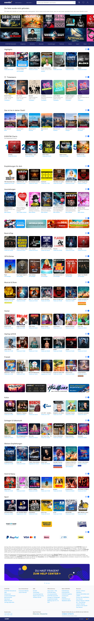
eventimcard (65, 595)
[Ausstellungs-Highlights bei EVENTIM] (79, 224)
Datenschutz (7, 594)
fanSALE (64, 597)
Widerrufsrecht (8, 600)
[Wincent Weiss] (32, 35)
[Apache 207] (27, 21)
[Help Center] (47, 572)
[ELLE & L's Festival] (38, 21)
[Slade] (81, 21)
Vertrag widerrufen (9, 602)
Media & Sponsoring (38, 595)
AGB (5, 592)
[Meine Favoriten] (83, 2)
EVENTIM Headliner (67, 594)
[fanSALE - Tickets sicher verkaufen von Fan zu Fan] (79, 388)
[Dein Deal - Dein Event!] (57, 224)
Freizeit (7, 357)
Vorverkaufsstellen (52, 594)
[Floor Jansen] (54, 21)
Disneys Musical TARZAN (82, 600)
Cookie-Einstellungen (9, 595)
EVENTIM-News (51, 592)
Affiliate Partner (37, 597)
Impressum (7, 599)
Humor (70, 44)
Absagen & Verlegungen (53, 597)
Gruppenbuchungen (52, 599)
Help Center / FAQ (52, 590)
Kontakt (35, 590)
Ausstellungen (51, 44)
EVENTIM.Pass (65, 592)
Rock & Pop (8, 233)
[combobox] (55, 2)
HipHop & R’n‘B (10, 334)
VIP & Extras (9, 256)
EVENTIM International (10, 590)
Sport (77, 44)
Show (85, 44)
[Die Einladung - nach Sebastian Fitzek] (11, 35)
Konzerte (32, 44)
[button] (23, 28)
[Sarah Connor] (11, 21)
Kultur (6, 398)
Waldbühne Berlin (66, 600)
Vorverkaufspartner (38, 594)
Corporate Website (23, 590)
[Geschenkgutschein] (14, 224)
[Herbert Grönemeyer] (70, 35)
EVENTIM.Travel (66, 599)
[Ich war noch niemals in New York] (81, 35)
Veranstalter (36, 592)
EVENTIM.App (65, 590)
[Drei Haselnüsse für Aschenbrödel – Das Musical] (54, 35)
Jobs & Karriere (23, 592)
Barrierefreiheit (8, 597)
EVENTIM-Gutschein (10, 44)
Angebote (22, 44)
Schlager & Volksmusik (13, 421)
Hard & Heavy (9, 474)
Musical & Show (10, 282)
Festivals (61, 44)
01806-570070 (68, 614)
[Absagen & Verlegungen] (36, 224)
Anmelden (81, 618)
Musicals (41, 44)
